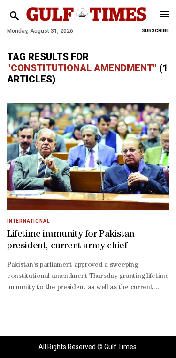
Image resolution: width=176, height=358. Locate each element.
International (28, 221)
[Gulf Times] (86, 23)
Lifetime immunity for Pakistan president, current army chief (71, 240)
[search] (14, 16)
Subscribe (155, 30)
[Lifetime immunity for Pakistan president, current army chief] (88, 157)
